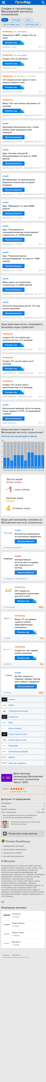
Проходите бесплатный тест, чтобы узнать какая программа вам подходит (20, 130)
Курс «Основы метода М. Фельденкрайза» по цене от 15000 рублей (19, 156)
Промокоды (16, 20)
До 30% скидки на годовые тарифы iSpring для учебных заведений (27, 679)
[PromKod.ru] (23, 2)
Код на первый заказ (11, 24)
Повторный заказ (32, 24)
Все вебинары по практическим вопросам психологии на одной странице (18, 182)
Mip (2, 902)
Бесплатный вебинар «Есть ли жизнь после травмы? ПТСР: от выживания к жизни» (21, 411)
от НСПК (7, 638)
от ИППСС (7, 664)
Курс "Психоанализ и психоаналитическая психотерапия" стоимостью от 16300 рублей (20, 232)
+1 (43, 47)
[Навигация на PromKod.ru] (3, 2)
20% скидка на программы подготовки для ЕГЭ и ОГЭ (27, 593)
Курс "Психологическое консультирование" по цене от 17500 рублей (20, 258)
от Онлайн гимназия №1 (13, 548)
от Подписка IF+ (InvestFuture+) (15, 579)
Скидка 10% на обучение (15, 59)
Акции (28, 20)
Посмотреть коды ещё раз (23, 833)
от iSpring (7, 693)
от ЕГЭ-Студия (9, 607)
